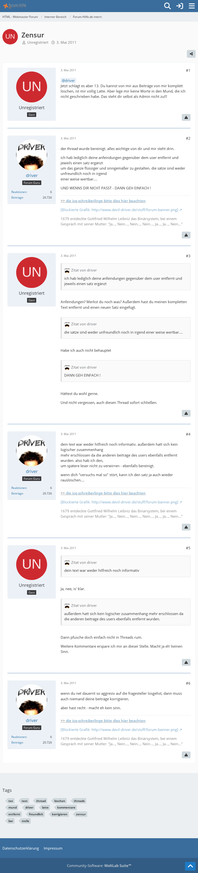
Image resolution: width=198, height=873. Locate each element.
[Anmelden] (179, 6)
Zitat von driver (84, 270)
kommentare (66, 807)
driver (70, 80)
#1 (188, 70)
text (25, 801)
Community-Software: (99, 865)
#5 (188, 547)
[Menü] (192, 6)
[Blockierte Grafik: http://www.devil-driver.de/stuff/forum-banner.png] (119, 209)
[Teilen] (191, 54)
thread (41, 801)
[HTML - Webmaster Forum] (14, 6)
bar (10, 821)
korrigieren (59, 814)
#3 (188, 255)
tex (10, 801)
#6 (188, 683)
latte (45, 807)
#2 (188, 138)
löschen (59, 801)
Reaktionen (18, 192)
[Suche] (167, 6)
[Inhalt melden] (186, 117)
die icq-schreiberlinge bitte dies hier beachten (106, 200)
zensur (81, 814)
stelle (25, 821)
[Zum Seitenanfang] (190, 866)
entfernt (14, 814)
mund (12, 807)
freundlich (36, 814)
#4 (188, 434)
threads (79, 801)
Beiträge (17, 197)
